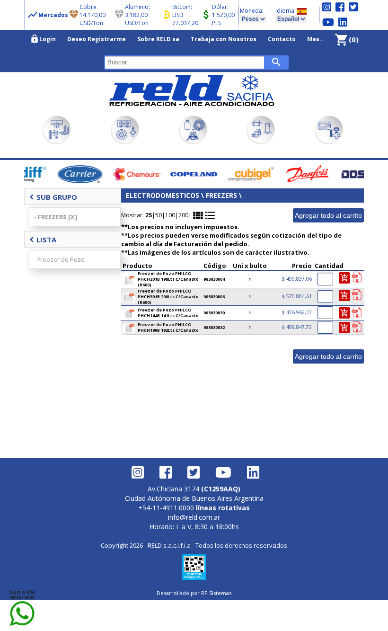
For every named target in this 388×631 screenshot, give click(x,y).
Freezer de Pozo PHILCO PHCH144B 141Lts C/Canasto (168, 313)
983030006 (214, 297)
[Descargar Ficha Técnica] (356, 278)
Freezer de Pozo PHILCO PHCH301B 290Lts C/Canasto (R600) (168, 296)
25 (148, 215)
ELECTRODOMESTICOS (162, 195)
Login (43, 39)
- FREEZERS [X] (55, 217)
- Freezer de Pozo (59, 259)
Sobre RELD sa (158, 39)
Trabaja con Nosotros (223, 39)
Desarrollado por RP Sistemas (194, 592)
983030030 (214, 313)
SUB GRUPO (53, 197)
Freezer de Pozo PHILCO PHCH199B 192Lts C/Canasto (168, 327)
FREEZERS (221, 195)
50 (158, 215)
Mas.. (315, 39)
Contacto (282, 39)
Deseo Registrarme (96, 39)
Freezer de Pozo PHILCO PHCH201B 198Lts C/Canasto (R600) (168, 279)
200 (183, 215)
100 (170, 215)
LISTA (42, 239)
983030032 (214, 327)
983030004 (214, 279)
